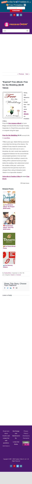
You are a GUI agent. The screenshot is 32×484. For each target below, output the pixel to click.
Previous (21, 74)
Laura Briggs (7, 138)
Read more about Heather (5, 433)
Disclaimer (26, 438)
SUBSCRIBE (16, 10)
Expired (12, 274)
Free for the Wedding (10, 135)
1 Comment (18, 274)
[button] (16, 6)
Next (27, 74)
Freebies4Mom (7, 273)
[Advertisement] (16, 51)
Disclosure (26, 436)
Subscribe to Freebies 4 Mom (11, 176)
